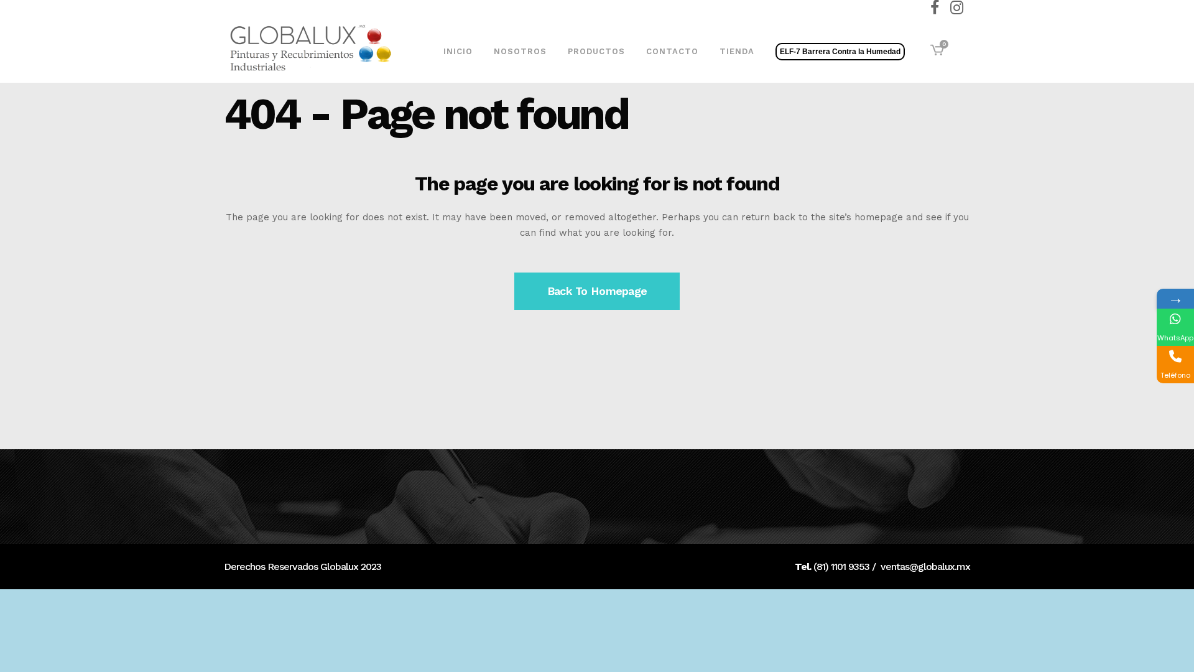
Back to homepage (597, 290)
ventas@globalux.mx (925, 566)
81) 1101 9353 (843, 566)
